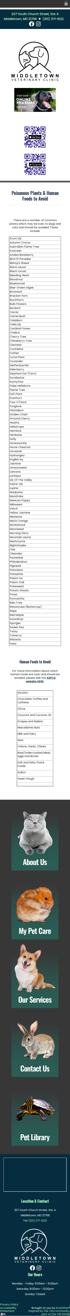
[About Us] (35, 838)
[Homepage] (35, 61)
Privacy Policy (9, 1304)
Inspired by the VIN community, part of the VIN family (49, 1312)
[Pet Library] (35, 1113)
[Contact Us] (35, 1044)
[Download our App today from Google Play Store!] (35, 164)
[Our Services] (35, 976)
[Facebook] (31, 23)
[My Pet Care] (35, 907)
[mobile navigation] (64, 4)
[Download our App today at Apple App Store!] (35, 137)
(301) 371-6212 (53, 19)
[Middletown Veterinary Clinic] (35, 1244)
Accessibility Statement (8, 1309)
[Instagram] (38, 23)
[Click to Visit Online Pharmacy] (35, 100)
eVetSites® (63, 1308)
